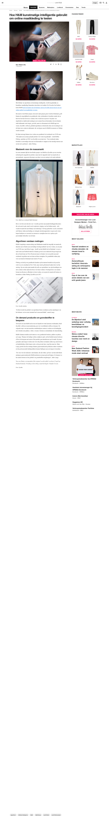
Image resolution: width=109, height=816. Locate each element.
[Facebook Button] (53, 64)
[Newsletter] (100, 3)
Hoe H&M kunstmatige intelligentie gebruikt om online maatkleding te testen (41, 10)
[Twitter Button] (51, 64)
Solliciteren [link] (85, 231)
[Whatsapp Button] (61, 64)
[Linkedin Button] (56, 64)
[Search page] (103, 3)
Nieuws (16, 10)
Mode (20, 10)
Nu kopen (78, 39)
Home (10, 10)
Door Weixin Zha (21, 65)
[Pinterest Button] (58, 64)
